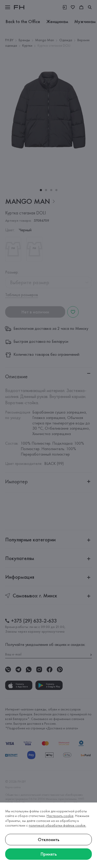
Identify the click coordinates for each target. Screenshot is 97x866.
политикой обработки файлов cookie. (57, 825)
